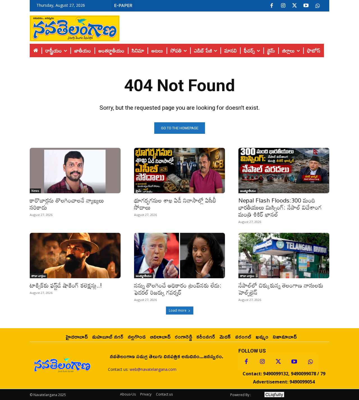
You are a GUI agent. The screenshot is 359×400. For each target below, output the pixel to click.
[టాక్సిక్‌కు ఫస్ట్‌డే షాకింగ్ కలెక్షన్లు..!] (75, 255)
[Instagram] (283, 6)
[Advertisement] (224, 27)
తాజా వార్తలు (38, 276)
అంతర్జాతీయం (248, 191)
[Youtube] (306, 6)
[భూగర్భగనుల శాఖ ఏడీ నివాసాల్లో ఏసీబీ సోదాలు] (179, 170)
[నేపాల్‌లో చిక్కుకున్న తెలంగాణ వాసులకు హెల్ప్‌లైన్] (283, 255)
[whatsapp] (317, 6)
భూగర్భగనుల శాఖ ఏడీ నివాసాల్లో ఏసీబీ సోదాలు (175, 203)
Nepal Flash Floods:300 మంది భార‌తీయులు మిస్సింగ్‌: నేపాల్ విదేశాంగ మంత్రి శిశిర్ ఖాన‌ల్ (280, 207)
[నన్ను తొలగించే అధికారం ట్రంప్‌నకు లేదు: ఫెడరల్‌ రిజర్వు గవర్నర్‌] (179, 255)
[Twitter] (294, 6)
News (35, 191)
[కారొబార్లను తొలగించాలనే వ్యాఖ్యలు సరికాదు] (75, 170)
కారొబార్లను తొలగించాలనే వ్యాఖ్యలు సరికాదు (67, 203)
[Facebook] (271, 6)
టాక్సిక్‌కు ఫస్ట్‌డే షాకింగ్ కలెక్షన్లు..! (66, 285)
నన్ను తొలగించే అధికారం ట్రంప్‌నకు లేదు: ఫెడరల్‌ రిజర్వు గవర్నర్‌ (177, 288)
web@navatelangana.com (153, 369)
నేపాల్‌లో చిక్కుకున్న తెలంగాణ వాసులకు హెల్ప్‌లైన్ (280, 288)
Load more (178, 310)
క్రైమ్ (138, 191)
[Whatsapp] (310, 362)
